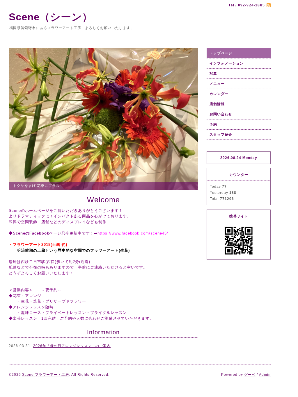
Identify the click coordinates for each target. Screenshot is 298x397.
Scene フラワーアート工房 (45, 375)
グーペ (250, 375)
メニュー (217, 84)
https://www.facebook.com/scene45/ (132, 233)
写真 (213, 73)
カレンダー (219, 94)
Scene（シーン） (56, 16)
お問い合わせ (221, 114)
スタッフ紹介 (221, 135)
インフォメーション (227, 63)
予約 (213, 124)
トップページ (221, 53)
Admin (265, 375)
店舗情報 (217, 104)
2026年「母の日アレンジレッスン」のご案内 (72, 346)
